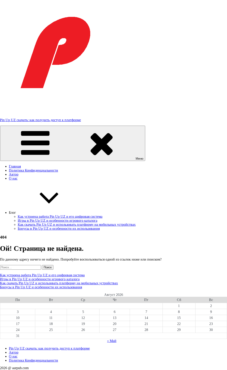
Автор (13, 174)
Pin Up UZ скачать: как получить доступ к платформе (40, 120)
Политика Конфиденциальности (33, 170)
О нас (13, 178)
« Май (111, 341)
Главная (15, 166)
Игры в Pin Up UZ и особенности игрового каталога (57, 220)
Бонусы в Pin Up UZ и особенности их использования (59, 228)
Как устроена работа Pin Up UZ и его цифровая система (60, 216)
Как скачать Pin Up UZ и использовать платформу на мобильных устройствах (77, 224)
